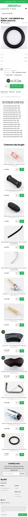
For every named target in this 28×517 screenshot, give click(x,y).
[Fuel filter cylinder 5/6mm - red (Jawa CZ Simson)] (14, 155)
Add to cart (18, 86)
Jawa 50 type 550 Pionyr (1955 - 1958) (11, 126)
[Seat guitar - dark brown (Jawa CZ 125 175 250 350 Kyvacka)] (14, 363)
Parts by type (4, 490)
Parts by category (5, 488)
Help (17, 488)
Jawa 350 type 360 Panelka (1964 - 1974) (12, 118)
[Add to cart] (22, 169)
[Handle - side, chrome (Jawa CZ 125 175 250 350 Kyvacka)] (14, 389)
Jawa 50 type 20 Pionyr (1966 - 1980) (11, 120)
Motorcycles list (6, 22)
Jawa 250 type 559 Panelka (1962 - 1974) (12, 114)
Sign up (22, 473)
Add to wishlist (9, 74)
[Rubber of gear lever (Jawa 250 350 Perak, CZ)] (14, 207)
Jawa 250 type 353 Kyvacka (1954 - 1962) (12, 112)
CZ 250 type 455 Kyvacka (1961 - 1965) (11, 110)
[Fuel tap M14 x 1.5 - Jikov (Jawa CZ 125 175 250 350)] (14, 285)
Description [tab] (4, 92)
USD (19, 1)
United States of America (10, 1)
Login (24, 1)
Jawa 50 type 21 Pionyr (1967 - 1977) (11, 122)
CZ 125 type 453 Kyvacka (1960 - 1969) (11, 105)
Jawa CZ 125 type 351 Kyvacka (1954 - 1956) (12, 130)
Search (14, 9)
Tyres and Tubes (9, 13)
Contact (17, 494)
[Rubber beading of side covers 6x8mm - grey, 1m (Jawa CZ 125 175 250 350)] (14, 259)
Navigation (6, 9)
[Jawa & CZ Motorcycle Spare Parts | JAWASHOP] (14, 6)
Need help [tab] (12, 92)
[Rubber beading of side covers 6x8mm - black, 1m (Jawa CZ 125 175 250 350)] (14, 233)
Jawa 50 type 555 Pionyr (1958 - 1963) (11, 128)
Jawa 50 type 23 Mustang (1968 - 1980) (11, 124)
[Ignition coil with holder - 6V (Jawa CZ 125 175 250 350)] (14, 414)
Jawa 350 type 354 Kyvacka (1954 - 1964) (12, 116)
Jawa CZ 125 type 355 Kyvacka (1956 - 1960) (12, 132)
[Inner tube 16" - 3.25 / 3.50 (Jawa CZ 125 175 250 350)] (14, 337)
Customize (4, 514)
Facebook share (18, 74)
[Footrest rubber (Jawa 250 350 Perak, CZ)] (14, 181)
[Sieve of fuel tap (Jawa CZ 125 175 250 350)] (14, 311)
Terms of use (18, 496)
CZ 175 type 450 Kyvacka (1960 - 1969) (11, 107)
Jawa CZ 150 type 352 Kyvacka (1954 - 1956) (12, 134)
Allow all (23, 514)
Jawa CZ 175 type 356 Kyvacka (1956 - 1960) (12, 136)
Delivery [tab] (18, 92)
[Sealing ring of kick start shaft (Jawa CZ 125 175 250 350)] (14, 440)
